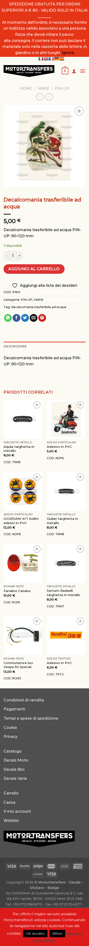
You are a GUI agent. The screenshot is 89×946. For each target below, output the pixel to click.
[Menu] (82, 71)
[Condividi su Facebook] (16, 318)
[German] (56, 59)
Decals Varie (15, 778)
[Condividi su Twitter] (25, 318)
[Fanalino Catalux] (23, 563)
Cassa (9, 802)
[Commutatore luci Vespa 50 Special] (23, 635)
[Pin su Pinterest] (42, 318)
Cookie (10, 727)
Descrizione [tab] (15, 346)
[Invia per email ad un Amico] (33, 318)
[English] (46, 59)
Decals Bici (14, 769)
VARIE (43, 88)
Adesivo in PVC (59, 446)
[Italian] (40, 59)
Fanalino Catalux (17, 591)
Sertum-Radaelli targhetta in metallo (63, 593)
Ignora (68, 52)
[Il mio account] (74, 71)
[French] (51, 59)
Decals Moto (16, 760)
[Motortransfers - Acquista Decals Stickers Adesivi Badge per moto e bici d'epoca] (29, 71)
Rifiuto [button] (57, 933)
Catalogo (13, 751)
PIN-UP (62, 88)
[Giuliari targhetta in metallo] (66, 491)
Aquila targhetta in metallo (19, 449)
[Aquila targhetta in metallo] (23, 419)
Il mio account (17, 811)
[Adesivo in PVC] (66, 419)
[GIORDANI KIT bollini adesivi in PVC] (23, 491)
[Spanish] (61, 59)
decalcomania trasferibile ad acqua (38, 307)
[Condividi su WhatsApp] (8, 318)
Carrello (11, 793)
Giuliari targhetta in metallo (62, 521)
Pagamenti (14, 709)
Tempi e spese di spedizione (31, 718)
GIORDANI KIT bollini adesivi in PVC (21, 521)
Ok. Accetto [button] (35, 933)
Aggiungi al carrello (34, 269)
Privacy (11, 736)
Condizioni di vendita (24, 700)
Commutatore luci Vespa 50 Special (18, 665)
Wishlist (11, 820)
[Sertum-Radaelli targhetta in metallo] (66, 563)
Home (26, 88)
